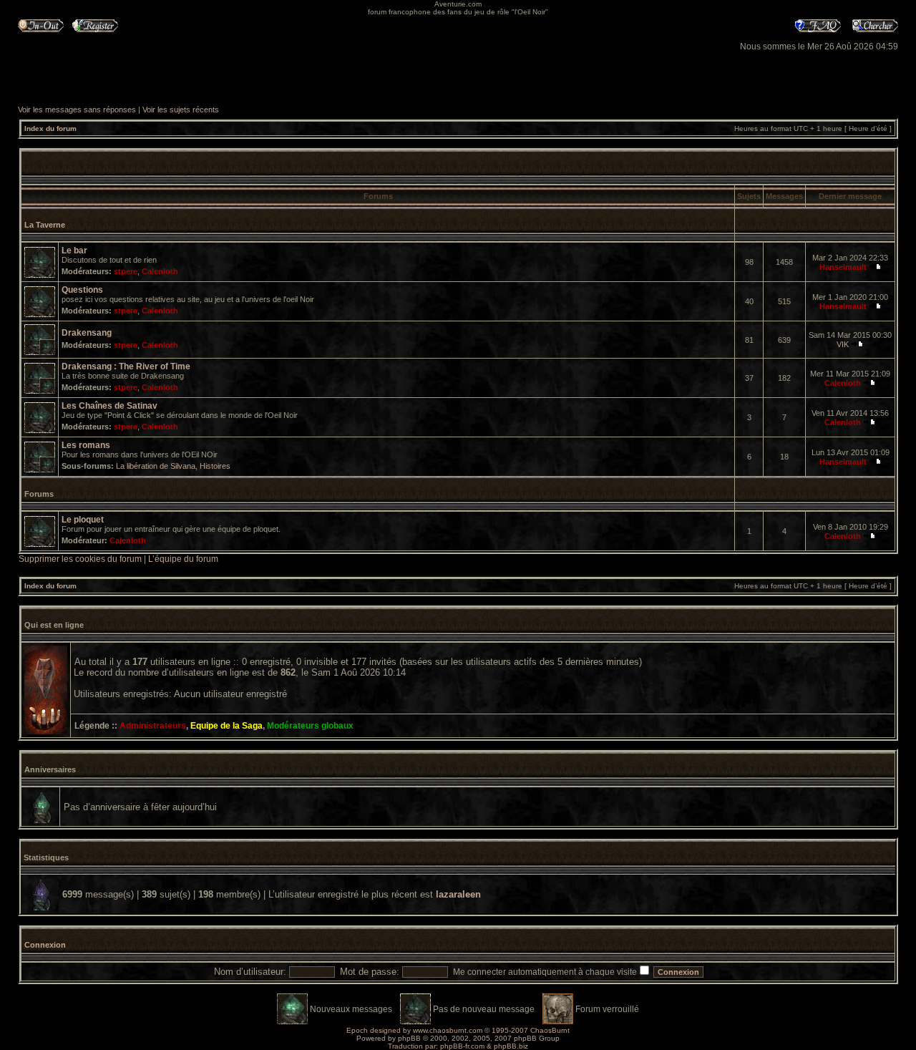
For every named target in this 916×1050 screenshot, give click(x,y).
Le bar (74, 251)
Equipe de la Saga (226, 726)
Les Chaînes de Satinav (109, 406)
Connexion (45, 944)
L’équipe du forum (183, 559)
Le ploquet (83, 520)
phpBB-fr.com (462, 1046)
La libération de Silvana (155, 466)
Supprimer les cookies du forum (80, 559)
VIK (843, 344)
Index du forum (50, 128)
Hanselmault (843, 267)
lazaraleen (458, 894)
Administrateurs (153, 726)
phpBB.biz (511, 1046)
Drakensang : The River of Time (126, 366)
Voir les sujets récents (180, 109)
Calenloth (160, 271)
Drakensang (87, 333)
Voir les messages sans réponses (77, 109)
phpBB (409, 1038)
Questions (82, 290)
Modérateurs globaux (310, 726)
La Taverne (44, 224)
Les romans (86, 445)
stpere (125, 271)
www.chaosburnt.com (447, 1030)
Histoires (215, 466)
